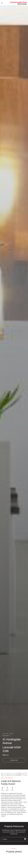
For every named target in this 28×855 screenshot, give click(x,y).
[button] (2, 3)
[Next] (23, 774)
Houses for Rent (5, 733)
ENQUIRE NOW (14, 760)
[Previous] (4, 774)
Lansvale (11, 733)
